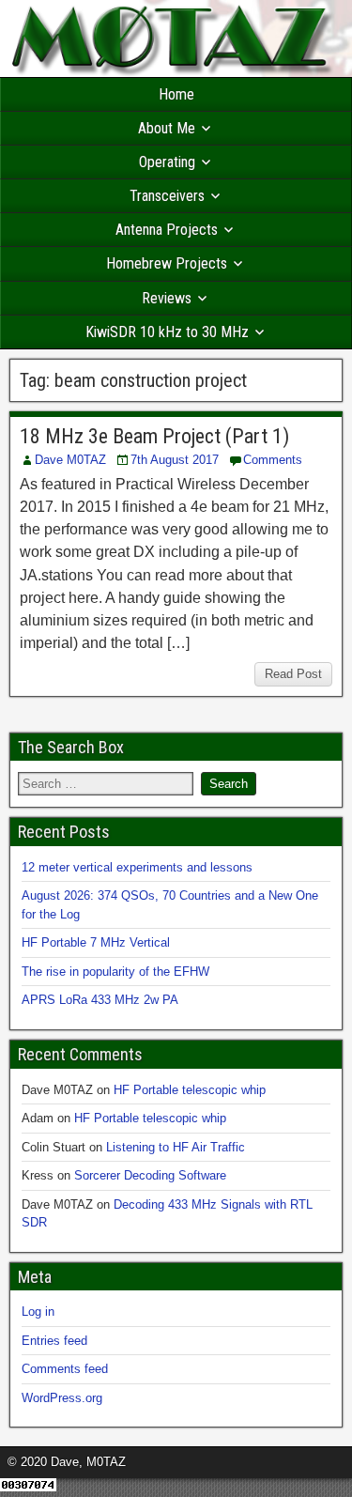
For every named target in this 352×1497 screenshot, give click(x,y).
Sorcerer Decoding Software (150, 1175)
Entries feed (54, 1341)
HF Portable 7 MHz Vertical (96, 942)
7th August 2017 (174, 460)
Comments (272, 460)
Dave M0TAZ (70, 460)
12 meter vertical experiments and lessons (137, 867)
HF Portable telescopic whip (190, 1090)
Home (176, 94)
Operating (167, 162)
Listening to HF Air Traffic (175, 1147)
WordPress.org (62, 1398)
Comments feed (65, 1369)
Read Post (293, 674)
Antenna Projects (166, 230)
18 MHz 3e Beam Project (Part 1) (154, 436)
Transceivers (167, 196)
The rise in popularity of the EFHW (115, 972)
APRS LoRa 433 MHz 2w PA (100, 1000)
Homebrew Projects (166, 263)
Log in (38, 1311)
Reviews (166, 298)
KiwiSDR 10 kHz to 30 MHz (167, 332)
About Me (166, 128)
